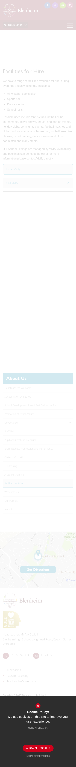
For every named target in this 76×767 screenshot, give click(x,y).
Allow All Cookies (38, 748)
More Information (38, 728)
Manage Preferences (38, 756)
